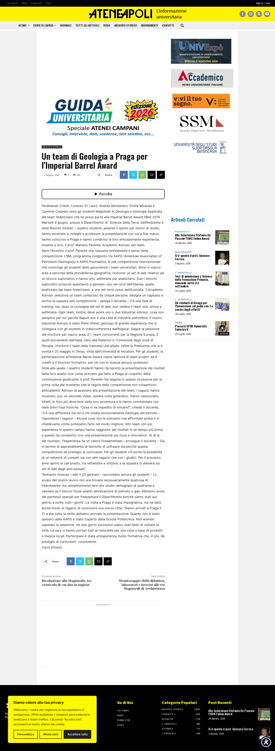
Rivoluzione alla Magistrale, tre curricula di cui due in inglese (67, 583)
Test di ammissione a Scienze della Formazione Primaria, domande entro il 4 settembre (193, 281)
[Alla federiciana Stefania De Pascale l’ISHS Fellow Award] (222, 237)
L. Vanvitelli (183, 273)
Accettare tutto (77, 734)
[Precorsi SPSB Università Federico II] (222, 328)
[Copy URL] (161, 175)
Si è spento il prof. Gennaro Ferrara (192, 257)
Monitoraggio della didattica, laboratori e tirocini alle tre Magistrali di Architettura (142, 585)
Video (178, 322)
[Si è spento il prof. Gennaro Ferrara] (222, 258)
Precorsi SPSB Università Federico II (191, 328)
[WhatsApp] (142, 175)
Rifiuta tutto (50, 734)
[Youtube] (267, 14)
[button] (182, 26)
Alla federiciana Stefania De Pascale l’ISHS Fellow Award (193, 237)
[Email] (152, 175)
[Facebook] (243, 14)
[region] (52, 719)
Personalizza (25, 734)
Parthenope (183, 252)
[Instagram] (251, 14)
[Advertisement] (103, 67)
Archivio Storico (51, 147)
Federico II (182, 231)
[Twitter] (259, 14)
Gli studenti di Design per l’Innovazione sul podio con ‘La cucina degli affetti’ (194, 306)
